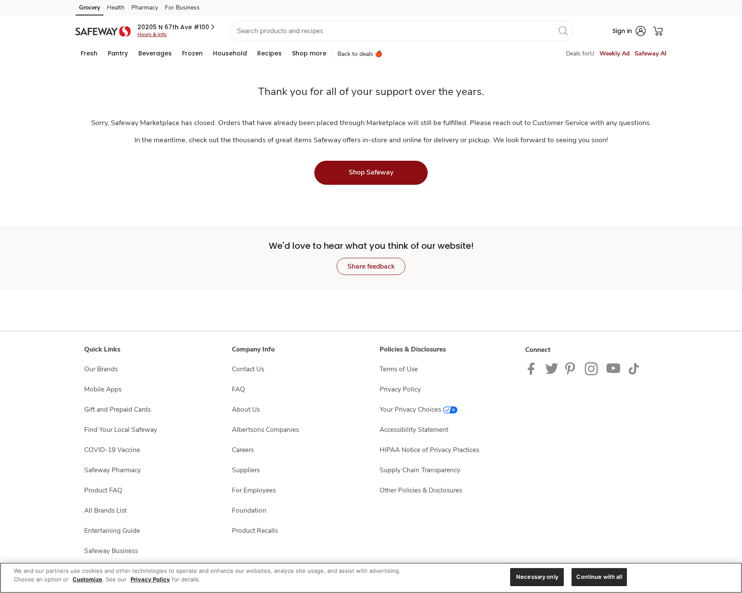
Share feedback (371, 266)
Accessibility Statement (414, 429)
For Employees (254, 490)
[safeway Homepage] (103, 30)
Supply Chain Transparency (420, 469)
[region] (371, 577)
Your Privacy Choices (410, 409)
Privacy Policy (400, 389)
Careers (243, 449)
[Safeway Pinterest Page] (571, 368)
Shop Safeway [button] (371, 172)
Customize (87, 579)
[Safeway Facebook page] (533, 368)
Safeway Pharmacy (112, 469)
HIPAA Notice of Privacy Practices (429, 449)
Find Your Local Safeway (120, 429)
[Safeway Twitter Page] (551, 368)
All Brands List (105, 510)
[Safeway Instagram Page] (592, 368)
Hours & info (152, 34)
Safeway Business (111, 550)
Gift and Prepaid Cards (117, 409)
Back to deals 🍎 (360, 54)
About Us (246, 409)
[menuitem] (89, 53)
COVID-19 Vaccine (112, 449)
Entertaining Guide (112, 530)
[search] (563, 30)
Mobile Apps (103, 389)
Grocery (89, 7)
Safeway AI (650, 53)
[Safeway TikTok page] (633, 368)
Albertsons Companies (265, 429)
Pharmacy (144, 7)
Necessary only (537, 576)
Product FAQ (103, 490)
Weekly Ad (614, 53)
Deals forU (580, 53)
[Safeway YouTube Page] (613, 368)
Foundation (249, 510)
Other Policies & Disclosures (421, 490)
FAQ (238, 389)
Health (116, 7)
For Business (182, 7)
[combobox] (401, 31)
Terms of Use (399, 368)
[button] (176, 27)
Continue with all (599, 576)
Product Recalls (255, 530)
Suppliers (246, 469)
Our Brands (101, 368)
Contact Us (248, 368)
